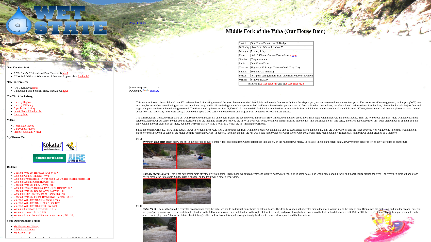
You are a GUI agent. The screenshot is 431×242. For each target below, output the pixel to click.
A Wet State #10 (268, 83)
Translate (154, 90)
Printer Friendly (137, 23)
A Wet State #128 (294, 83)
